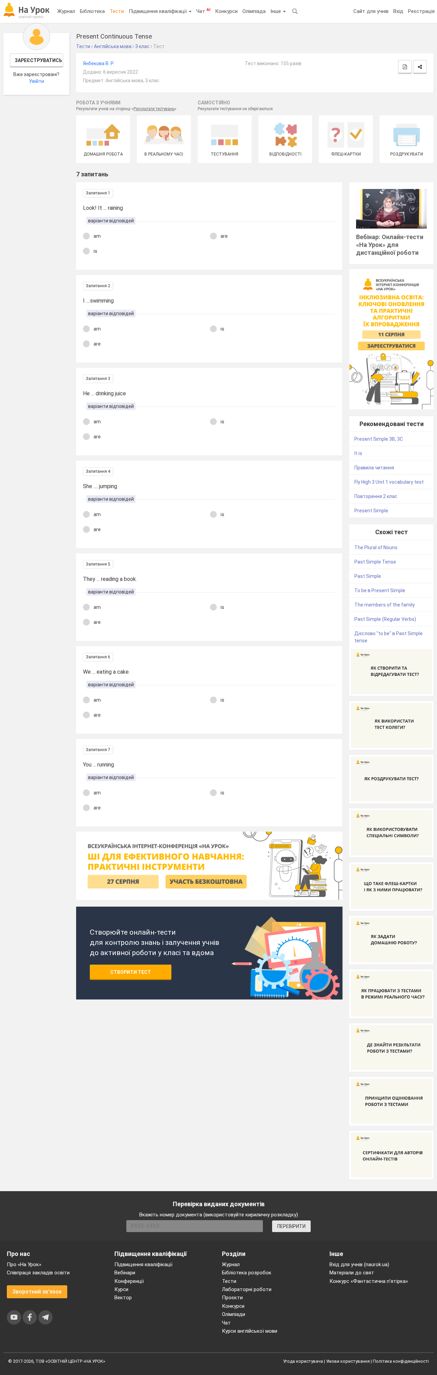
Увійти (36, 81)
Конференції (129, 1281)
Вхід (398, 11)
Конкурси (226, 11)
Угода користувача (303, 1361)
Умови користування (348, 1361)
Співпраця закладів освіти (38, 1273)
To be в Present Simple (379, 590)
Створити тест (130, 972)
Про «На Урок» (24, 1264)
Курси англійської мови (249, 1331)
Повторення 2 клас (375, 496)
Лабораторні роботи (246, 1289)
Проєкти (232, 1297)
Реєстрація (421, 11)
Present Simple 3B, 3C (378, 439)
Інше (276, 11)
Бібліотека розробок (246, 1273)
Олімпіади (233, 1314)
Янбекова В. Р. (98, 63)
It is (358, 453)
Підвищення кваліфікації (158, 11)
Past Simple (367, 576)
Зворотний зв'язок (37, 1291)
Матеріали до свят (351, 1273)
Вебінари (124, 1273)
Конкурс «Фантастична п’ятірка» (368, 1281)
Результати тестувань (153, 108)
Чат (203, 11)
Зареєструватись (38, 60)
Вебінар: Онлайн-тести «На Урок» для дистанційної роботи (389, 244)
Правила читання (374, 467)
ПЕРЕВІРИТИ (291, 1226)
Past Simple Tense (375, 562)
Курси (121, 1289)
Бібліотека (92, 11)
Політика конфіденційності (401, 1361)
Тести (117, 11)
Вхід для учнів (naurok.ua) (359, 1264)
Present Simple (371, 510)
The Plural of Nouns (375, 547)
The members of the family (384, 605)
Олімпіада (254, 11)
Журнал (66, 11)
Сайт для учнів (371, 11)
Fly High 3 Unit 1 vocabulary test (389, 482)
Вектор (123, 1297)
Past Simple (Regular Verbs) (385, 619)
